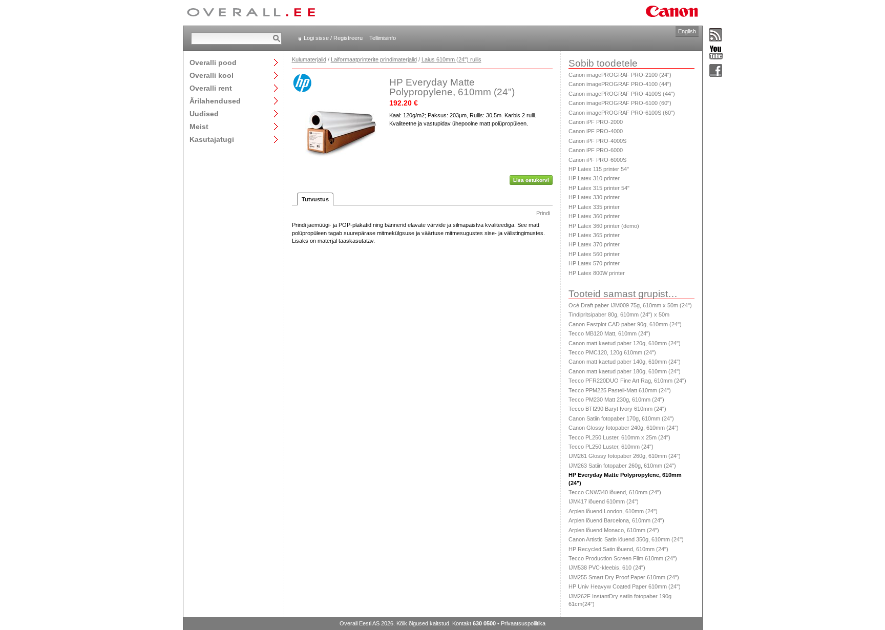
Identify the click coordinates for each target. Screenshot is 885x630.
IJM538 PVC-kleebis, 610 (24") (606, 567)
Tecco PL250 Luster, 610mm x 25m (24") (619, 437)
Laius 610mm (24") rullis (451, 59)
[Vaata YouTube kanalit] (716, 53)
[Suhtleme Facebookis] (716, 71)
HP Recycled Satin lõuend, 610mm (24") (618, 549)
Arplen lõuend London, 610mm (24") (613, 511)
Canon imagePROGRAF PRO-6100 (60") (619, 103)
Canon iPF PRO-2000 (595, 122)
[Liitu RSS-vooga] (716, 35)
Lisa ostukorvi (531, 180)
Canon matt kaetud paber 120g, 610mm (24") (624, 343)
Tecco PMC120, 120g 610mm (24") (612, 352)
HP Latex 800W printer (596, 273)
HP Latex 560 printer (594, 254)
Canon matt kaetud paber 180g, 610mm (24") (624, 371)
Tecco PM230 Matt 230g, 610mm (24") (616, 399)
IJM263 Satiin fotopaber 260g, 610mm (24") (622, 466)
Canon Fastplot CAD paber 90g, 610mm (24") (625, 324)
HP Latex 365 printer (594, 235)
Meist (198, 126)
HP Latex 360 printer (594, 216)
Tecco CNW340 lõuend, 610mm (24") (614, 492)
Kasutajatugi (211, 139)
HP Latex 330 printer (594, 197)
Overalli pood (213, 62)
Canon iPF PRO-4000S (597, 141)
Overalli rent (210, 88)
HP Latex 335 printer (594, 207)
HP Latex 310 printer (594, 178)
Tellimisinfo (382, 38)
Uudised (204, 113)
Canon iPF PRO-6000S (597, 160)
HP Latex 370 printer (594, 244)
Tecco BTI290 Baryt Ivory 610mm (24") (617, 409)
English (687, 31)
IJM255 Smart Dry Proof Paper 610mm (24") (623, 577)
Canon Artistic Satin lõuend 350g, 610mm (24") (626, 539)
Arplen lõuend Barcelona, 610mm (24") (616, 520)
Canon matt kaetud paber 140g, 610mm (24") (624, 362)
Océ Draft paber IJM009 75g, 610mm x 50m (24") (630, 305)
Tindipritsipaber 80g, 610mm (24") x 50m (618, 314)
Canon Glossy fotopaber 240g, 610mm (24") (623, 428)
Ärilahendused (215, 100)
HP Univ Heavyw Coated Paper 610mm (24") (624, 586)
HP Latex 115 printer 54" (598, 169)
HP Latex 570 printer (594, 263)
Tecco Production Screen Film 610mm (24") (622, 558)
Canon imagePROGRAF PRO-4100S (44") (621, 94)
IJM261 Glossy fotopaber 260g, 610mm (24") (624, 456)
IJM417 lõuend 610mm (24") (603, 501)
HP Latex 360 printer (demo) (603, 226)
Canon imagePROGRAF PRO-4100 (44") (619, 84)
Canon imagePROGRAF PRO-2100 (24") (619, 75)
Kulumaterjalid (309, 59)
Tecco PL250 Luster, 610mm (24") (611, 447)
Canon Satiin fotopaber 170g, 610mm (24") (621, 418)
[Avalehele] (251, 12)
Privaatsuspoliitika (523, 623)
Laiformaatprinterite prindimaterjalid (374, 59)
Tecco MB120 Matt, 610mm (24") (609, 333)
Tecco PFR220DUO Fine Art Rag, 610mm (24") (627, 380)
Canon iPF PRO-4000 (595, 131)
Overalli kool (211, 75)
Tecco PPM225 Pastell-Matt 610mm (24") (619, 390)
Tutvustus (315, 199)
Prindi (543, 213)
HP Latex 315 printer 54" (598, 188)
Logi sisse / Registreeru (333, 38)
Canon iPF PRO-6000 (595, 150)
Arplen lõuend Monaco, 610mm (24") (613, 530)
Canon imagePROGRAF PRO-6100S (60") (621, 113)
